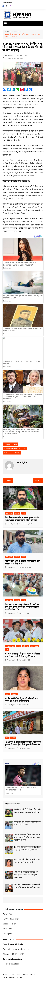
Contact (20, 977)
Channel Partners (9, 977)
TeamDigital (9, 55)
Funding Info (7, 934)
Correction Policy (9, 924)
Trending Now (7, 3)
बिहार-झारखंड (34, 646)
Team (18, 975)
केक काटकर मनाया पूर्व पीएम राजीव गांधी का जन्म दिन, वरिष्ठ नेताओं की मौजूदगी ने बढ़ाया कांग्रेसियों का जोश (22, 607)
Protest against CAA (12, 453)
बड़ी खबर (16, 58)
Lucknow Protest (11, 444)
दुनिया (7, 694)
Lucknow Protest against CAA (16, 448)
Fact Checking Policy (11, 919)
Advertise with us (29, 975)
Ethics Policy (7, 929)
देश (12, 58)
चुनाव (18, 646)
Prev (9, 481)
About (12, 975)
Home (5, 975)
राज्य (21, 58)
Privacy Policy (8, 914)
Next (37, 481)
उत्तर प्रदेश (8, 58)
